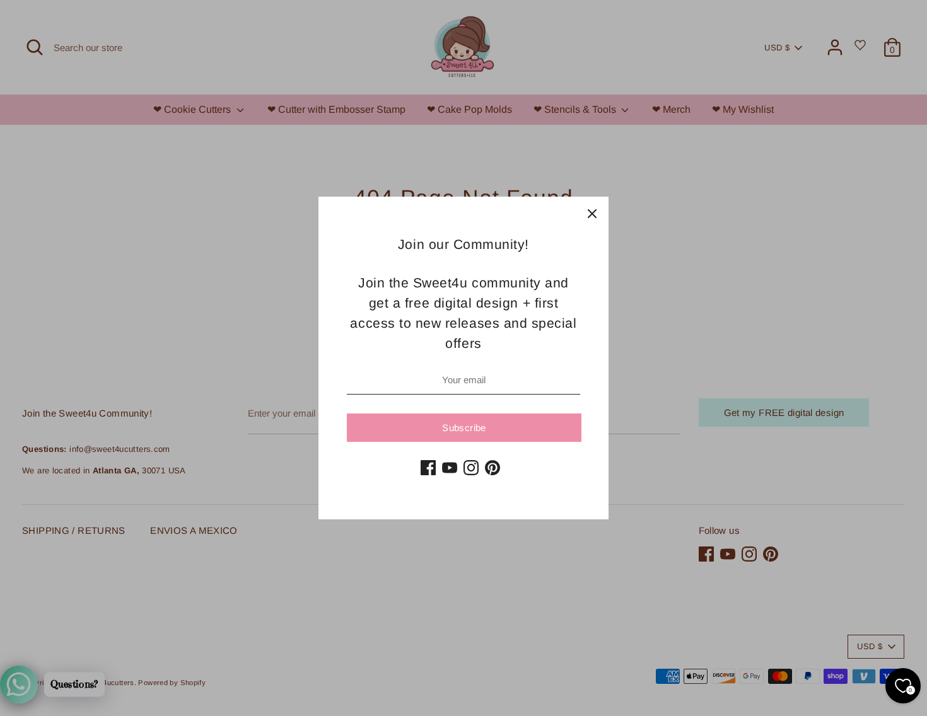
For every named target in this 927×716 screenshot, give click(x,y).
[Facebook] (428, 467)
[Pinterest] (492, 467)
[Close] (592, 213)
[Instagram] (471, 467)
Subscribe (464, 427)
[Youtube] (449, 467)
